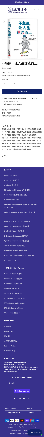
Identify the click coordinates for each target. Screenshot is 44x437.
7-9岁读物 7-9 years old (13, 293)
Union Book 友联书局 (20, 424)
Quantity (5, 79)
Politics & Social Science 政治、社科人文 (19, 212)
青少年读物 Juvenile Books (14, 303)
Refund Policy (9, 351)
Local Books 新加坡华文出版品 (15, 195)
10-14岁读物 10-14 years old (14, 298)
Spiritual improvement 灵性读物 (16, 241)
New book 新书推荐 (11, 200)
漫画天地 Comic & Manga (13, 308)
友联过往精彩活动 (10, 341)
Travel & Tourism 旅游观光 (14, 246)
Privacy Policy (10, 346)
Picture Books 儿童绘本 (13, 279)
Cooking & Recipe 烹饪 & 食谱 (15, 250)
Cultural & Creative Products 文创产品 (19, 255)
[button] (4, 9)
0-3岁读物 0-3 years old (13, 284)
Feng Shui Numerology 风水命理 (16, 226)
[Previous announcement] (4, 2)
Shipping (13, 75)
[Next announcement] (40, 2)
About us (7, 326)
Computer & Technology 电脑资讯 (17, 221)
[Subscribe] (34, 383)
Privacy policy (31, 427)
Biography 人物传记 (11, 180)
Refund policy (19, 427)
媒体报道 (7, 336)
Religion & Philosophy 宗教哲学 (16, 236)
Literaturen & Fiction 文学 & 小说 (17, 190)
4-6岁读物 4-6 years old (13, 288)
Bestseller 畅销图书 (11, 175)
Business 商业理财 (11, 185)
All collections (10, 260)
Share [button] (6, 156)
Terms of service (15, 430)
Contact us (8, 331)
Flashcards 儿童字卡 (12, 313)
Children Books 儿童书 (13, 274)
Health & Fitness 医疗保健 (14, 231)
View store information (13, 104)
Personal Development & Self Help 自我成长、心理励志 (20, 206)
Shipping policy (15, 433)
